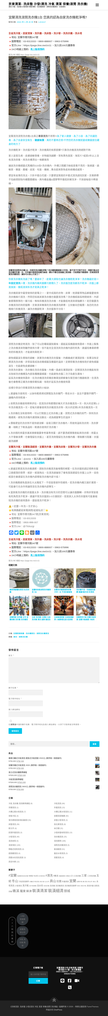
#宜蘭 (13, 875)
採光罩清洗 (58, 824)
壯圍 (59, 881)
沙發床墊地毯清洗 (61, 832)
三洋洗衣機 (91, 876)
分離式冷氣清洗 (34, 881)
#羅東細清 (62, 876)
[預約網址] (70, 987)
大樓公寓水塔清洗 (16, 812)
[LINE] (62, 981)
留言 (11, 655)
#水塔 (35, 876)
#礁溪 (55, 876)
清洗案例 (57, 841)
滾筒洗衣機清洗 (43, 633)
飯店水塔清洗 (59, 853)
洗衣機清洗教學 (71, 886)
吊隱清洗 (12, 807)
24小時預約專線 (12, 931)
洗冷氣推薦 (32, 886)
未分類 (57, 828)
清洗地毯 (12, 841)
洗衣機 (52, 886)
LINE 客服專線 (22, 919)
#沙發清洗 (41, 876)
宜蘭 (72, 881)
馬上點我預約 (37, 49)
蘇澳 (29, 891)
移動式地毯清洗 (15, 849)
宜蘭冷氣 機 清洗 (82, 881)
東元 (94, 881)
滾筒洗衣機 (23, 637)
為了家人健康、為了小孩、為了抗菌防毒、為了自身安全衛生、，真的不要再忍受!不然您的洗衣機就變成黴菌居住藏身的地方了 (54, 140)
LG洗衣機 (77, 876)
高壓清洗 (57, 857)
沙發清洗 (12, 837)
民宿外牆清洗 (14, 832)
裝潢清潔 (40, 891)
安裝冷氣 (12, 816)
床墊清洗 (12, 824)
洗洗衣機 (46, 886)
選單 (96, 5)
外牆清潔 (65, 881)
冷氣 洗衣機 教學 (22, 942)
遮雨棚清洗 (13, 853)
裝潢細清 (57, 849)
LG (71, 876)
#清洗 (49, 875)
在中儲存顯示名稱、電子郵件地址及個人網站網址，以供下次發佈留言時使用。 (45, 724)
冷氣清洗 (57, 803)
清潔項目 (12, 845)
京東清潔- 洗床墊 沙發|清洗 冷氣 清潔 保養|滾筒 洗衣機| (48, 4)
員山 (53, 881)
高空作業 (12, 862)
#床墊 (31, 876)
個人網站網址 (14, 709)
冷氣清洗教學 (24, 881)
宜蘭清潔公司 (22, 930)
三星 (84, 875)
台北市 (47, 881)
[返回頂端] (54, 1000)
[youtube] (77, 981)
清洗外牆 (90, 886)
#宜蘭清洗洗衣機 (22, 876)
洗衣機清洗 (30, 633)
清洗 (15, 637)
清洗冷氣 (83, 886)
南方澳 (42, 881)
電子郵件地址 (15, 699)
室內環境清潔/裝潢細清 (18, 820)
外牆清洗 (57, 807)
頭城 (67, 891)
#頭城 (68, 876)
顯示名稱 (13, 688)
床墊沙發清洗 (59, 820)
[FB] (69, 981)
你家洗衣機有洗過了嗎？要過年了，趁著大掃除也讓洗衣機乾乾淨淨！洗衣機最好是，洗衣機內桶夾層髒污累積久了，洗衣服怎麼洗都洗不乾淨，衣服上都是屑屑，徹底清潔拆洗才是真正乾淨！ (54, 283)
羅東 (23, 891)
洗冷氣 (25, 885)
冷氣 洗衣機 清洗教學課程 (19, 803)
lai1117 (42, 22)
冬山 (15, 881)
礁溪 (16, 891)
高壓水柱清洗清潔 (16, 857)
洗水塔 (40, 886)
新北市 (11, 828)
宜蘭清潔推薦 (18, 633)
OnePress (58, 1010)
